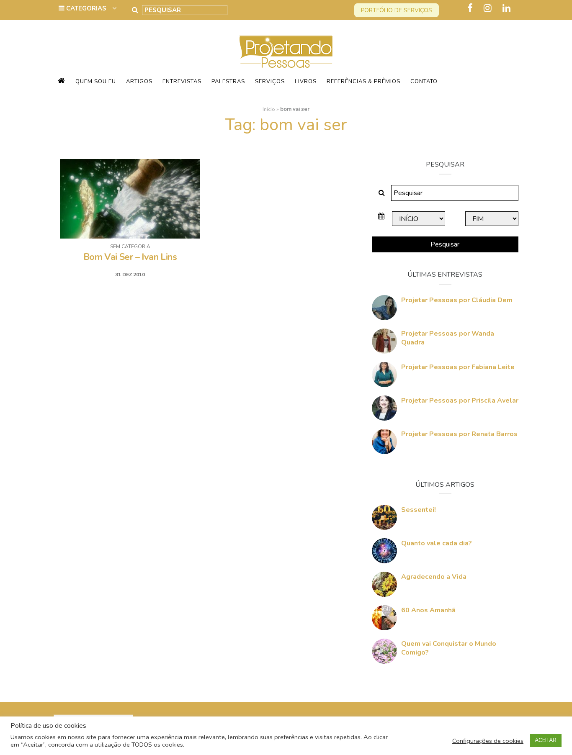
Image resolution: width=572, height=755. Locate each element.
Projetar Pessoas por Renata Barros (459, 434)
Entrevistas (181, 81)
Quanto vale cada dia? (436, 543)
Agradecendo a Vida (433, 576)
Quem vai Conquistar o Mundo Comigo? (448, 648)
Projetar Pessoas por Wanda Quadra (447, 338)
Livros (306, 81)
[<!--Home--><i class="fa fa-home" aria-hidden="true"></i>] (62, 81)
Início (269, 109)
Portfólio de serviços (396, 10)
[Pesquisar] (135, 10)
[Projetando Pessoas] (286, 51)
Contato (424, 81)
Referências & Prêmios (363, 81)
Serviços (270, 81)
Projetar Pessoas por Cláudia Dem (457, 300)
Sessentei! (418, 509)
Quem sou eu (95, 81)
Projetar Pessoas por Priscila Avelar (459, 400)
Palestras (228, 81)
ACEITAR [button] (546, 740)
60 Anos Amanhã (428, 610)
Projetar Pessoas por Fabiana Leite (458, 367)
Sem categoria (130, 246)
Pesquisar (444, 244)
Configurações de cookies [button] (487, 741)
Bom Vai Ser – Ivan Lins (130, 257)
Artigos (139, 81)
